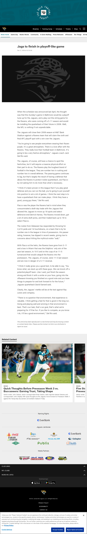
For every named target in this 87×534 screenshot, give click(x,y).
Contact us (43, 510)
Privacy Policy (43, 503)
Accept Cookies (58, 530)
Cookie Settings (7, 529)
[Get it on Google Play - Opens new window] (50, 483)
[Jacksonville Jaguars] (43, 492)
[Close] (83, 515)
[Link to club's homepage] (4, 28)
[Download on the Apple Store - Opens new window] (36, 483)
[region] (43, 523)
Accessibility (43, 506)
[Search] (80, 28)
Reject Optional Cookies (75, 530)
